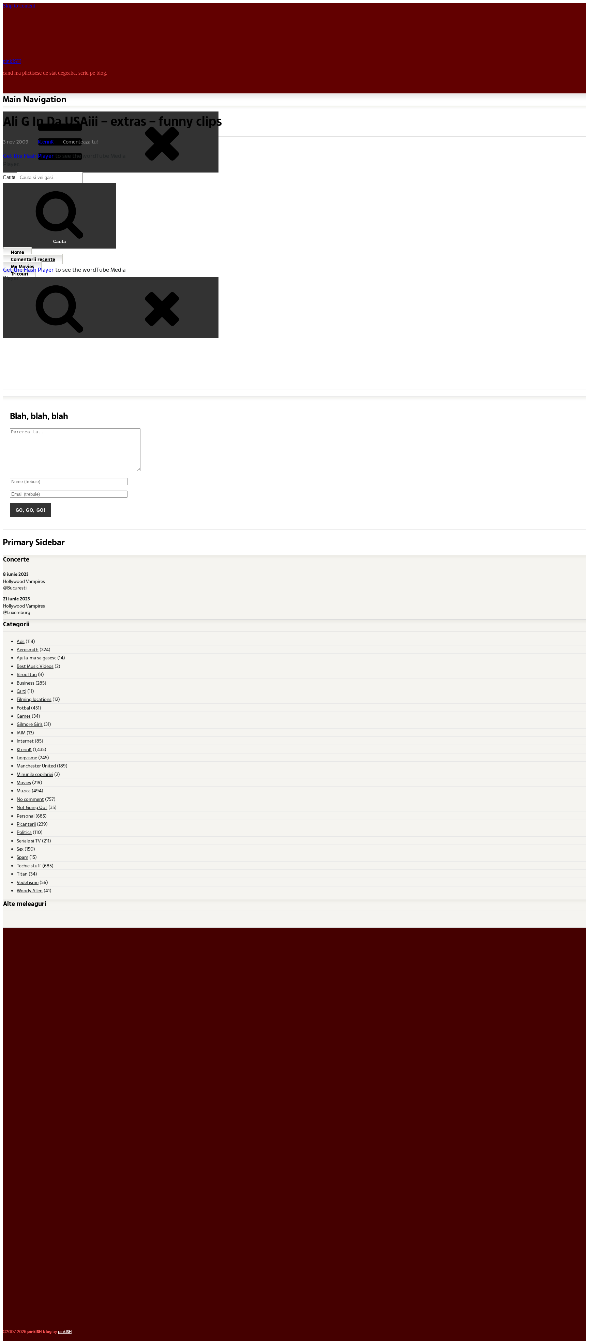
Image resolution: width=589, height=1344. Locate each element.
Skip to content (19, 6)
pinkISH (12, 61)
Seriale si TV (29, 840)
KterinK (46, 141)
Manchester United (36, 765)
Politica (24, 832)
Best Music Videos (35, 666)
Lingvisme (27, 757)
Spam (22, 857)
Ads (21, 641)
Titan (22, 874)
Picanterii (26, 824)
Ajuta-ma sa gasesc (36, 657)
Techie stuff (29, 865)
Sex (20, 849)
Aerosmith (28, 649)
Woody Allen (30, 890)
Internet (25, 741)
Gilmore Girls (30, 724)
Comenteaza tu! (80, 141)
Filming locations (34, 699)
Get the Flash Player (28, 155)
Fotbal (23, 708)
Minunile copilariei (35, 774)
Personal (25, 816)
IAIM (21, 732)
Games (24, 716)
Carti (21, 691)
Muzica (24, 790)
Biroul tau (27, 674)
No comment (30, 799)
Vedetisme (28, 882)
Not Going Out (32, 807)
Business (25, 683)
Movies (24, 782)
